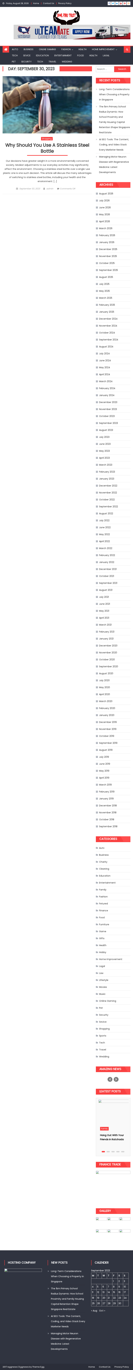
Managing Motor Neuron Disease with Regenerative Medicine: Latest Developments (114, 164)
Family (102, 889)
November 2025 (108, 256)
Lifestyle (103, 980)
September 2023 (108, 423)
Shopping (47, 138)
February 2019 (107, 791)
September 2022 (108, 506)
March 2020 (105, 701)
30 (119, 1303)
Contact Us (48, 3)
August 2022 (106, 513)
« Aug (94, 1310)
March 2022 (105, 548)
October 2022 (107, 499)
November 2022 (108, 492)
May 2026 (104, 214)
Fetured (103, 903)
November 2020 (108, 652)
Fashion (66, 49)
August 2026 (106, 193)
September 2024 (108, 339)
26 (98, 1303)
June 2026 (105, 207)
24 (125, 1297)
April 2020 (104, 694)
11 (92, 1292)
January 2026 (106, 242)
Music (102, 994)
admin (49, 188)
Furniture (104, 924)
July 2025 (104, 284)
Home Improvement (103, 49)
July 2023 (104, 437)
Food (80, 55)
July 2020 (104, 680)
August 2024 (106, 346)
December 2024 (108, 318)
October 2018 (106, 819)
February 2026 (107, 235)
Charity (103, 861)
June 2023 (105, 444)
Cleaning (104, 868)
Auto (15, 49)
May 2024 (104, 367)
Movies (103, 987)
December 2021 (108, 569)
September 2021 (108, 583)
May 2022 (104, 534)
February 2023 (107, 471)
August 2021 (105, 590)
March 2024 (106, 381)
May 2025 (104, 291)
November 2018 (107, 812)
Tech (15, 55)
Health (82, 49)
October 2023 (107, 416)
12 (98, 1292)
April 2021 (104, 617)
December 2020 (108, 645)
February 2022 (107, 555)
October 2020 (107, 659)
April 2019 (104, 777)
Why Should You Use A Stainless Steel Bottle (47, 148)
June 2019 (104, 763)
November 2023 (108, 409)
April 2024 (104, 374)
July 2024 (104, 353)
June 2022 (105, 527)
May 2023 (104, 451)
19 (98, 1297)
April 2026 (104, 221)
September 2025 (108, 270)
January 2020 (106, 715)
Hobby (102, 952)
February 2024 (107, 388)
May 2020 (104, 687)
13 (103, 1292)
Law (101, 973)
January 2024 (107, 395)
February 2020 (107, 708)
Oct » (102, 1310)
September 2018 (108, 826)
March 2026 (105, 228)
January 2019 (106, 798)
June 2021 (104, 604)
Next (116, 1079)
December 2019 (108, 722)
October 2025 (107, 263)
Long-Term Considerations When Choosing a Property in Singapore (114, 94)
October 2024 (107, 332)
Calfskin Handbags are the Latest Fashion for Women (113, 1139)
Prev (110, 1079)
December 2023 (108, 402)
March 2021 (105, 624)
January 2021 (106, 638)
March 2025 (105, 298)
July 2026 (104, 200)
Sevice (26, 55)
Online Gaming (47, 49)
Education (42, 55)
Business (28, 49)
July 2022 (104, 520)
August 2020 (106, 673)
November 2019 (107, 729)
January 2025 (106, 311)
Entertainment (63, 55)
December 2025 (108, 249)
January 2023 (106, 478)
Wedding (67, 61)
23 (119, 1297)
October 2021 (106, 576)
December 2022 (108, 485)
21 (109, 1297)
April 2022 (104, 541)
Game (102, 931)
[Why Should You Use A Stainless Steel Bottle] (47, 104)
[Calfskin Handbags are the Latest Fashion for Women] (113, 1112)
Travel (52, 61)
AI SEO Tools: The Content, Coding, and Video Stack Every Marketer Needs (114, 144)
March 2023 (105, 464)
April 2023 (104, 457)
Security (26, 61)
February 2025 (107, 304)
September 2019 (108, 743)
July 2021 (104, 597)
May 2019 (104, 770)
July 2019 (104, 757)
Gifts (101, 938)
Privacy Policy (65, 3)
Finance (103, 910)
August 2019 (106, 750)
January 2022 (106, 562)
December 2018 (108, 805)
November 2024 (108, 325)
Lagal (106, 55)
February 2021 (106, 631)
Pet (14, 61)
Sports (102, 1035)
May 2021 (104, 610)
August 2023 (106, 430)
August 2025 (106, 277)
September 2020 (108, 666)
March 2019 (105, 784)
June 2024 (105, 360)
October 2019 (106, 736)
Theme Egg (38, 1366)
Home (36, 3)
